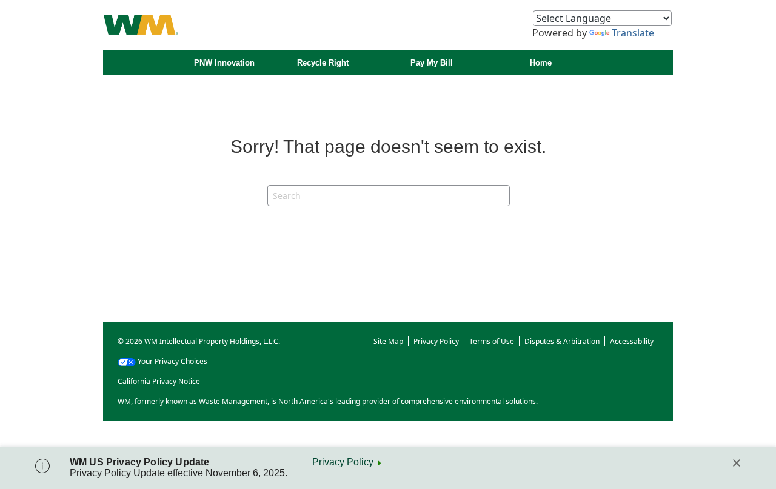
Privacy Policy (342, 462)
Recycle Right (323, 62)
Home (541, 62)
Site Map (388, 341)
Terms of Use (491, 341)
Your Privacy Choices (172, 361)
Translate (633, 32)
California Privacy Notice (159, 381)
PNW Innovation (224, 62)
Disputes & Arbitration (562, 341)
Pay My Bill (431, 62)
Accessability (632, 341)
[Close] (737, 463)
